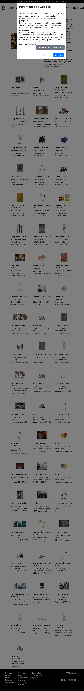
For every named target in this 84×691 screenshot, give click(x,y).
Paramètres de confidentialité (50, 47)
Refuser (47, 55)
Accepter (59, 55)
